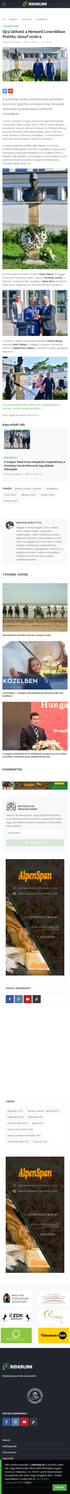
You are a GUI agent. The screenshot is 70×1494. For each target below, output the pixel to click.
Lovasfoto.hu (32, 415)
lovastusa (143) (40, 1142)
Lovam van (26, 19)
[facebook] (10, 999)
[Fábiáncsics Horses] (53, 1317)
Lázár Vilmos (10, 495)
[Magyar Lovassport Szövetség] (16, 1298)
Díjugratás (10, 458)
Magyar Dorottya (12, 42)
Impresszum (9, 1452)
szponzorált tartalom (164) (20, 1129)
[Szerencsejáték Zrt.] (16, 1335)
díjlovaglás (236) (35, 1117)
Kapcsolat (8, 1458)
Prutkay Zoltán (48, 495)
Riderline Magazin (15, 474)
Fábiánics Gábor (28, 495)
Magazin (13, 19)
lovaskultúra (51, 489)
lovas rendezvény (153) (18, 1142)
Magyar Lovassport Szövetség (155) (23, 1135)
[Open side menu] (3, 4)
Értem (59, 1487)
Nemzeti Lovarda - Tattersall (28, 489)
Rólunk (6, 1440)
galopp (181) (37, 1123)
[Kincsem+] (53, 1335)
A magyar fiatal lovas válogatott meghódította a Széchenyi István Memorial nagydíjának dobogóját (34, 465)
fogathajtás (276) (15, 1117)
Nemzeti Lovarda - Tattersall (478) (43, 1111)
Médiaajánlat (9, 1446)
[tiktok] (37, 999)
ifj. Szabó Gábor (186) (17, 1123)
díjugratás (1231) (15, 1111)
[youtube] (28, 999)
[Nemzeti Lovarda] (53, 1298)
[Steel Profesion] (16, 1317)
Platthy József (10, 501)
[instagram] (19, 999)
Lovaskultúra (10, 26)
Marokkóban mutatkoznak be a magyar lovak (26, 635)
